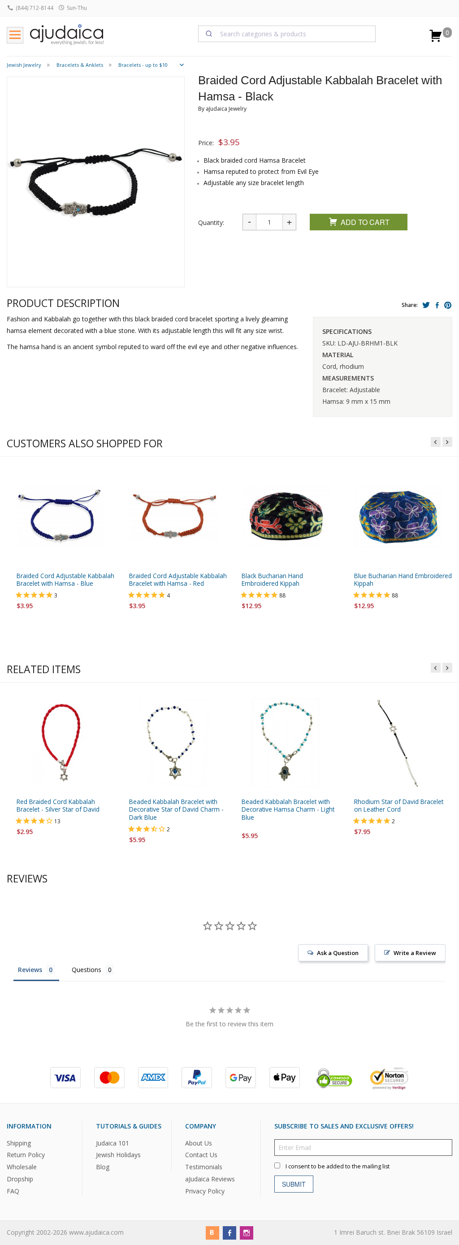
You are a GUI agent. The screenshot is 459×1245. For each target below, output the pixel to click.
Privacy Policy (205, 1191)
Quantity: (211, 222)
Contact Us (201, 1154)
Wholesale (22, 1167)
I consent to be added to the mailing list (338, 1166)
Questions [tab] (86, 969)
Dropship (20, 1179)
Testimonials (203, 1167)
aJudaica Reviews (210, 1179)
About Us (198, 1142)
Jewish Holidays (118, 1154)
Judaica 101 (112, 1142)
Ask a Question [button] (338, 953)
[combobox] (287, 33)
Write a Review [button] (415, 953)
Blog (102, 1167)
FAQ (13, 1191)
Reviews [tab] (30, 969)
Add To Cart (365, 222)
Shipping (19, 1142)
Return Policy (26, 1154)
